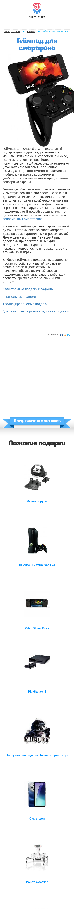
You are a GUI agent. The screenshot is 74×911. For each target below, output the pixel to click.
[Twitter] (69, 334)
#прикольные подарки (19, 296)
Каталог (31, 31)
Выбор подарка (12, 31)
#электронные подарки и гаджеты (28, 289)
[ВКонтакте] (61, 334)
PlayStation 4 (37, 691)
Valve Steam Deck (37, 628)
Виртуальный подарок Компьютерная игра (37, 755)
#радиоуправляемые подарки (25, 304)
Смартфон (37, 818)
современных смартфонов (23, 219)
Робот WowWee (37, 882)
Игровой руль (37, 501)
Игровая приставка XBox (37, 564)
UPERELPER (37, 17)
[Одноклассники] (65, 334)
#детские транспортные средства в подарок (36, 311)
